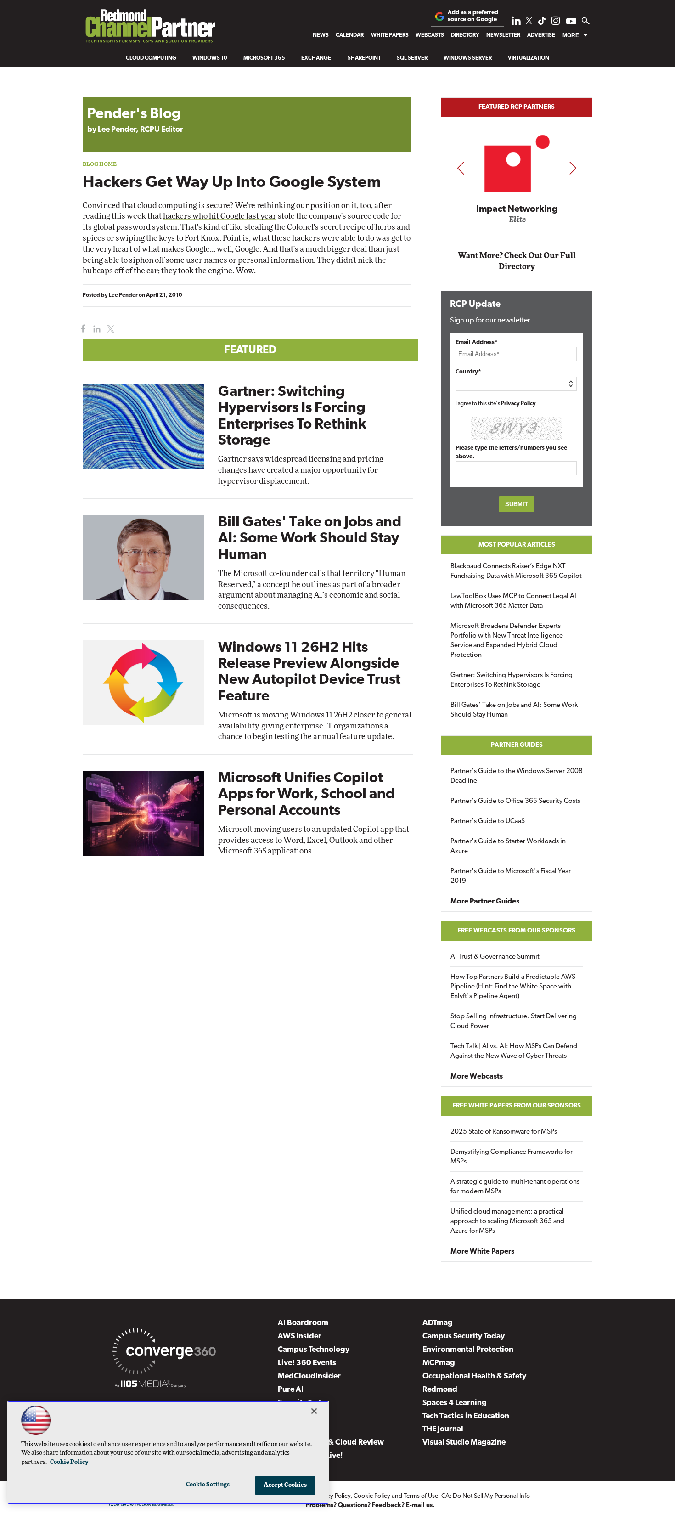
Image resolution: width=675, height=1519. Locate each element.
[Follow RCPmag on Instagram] (555, 23)
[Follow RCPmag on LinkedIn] (516, 23)
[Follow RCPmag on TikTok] (541, 23)
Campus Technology (313, 1350)
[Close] (314, 1411)
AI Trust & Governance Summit (495, 957)
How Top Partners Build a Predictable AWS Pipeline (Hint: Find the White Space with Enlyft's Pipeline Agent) (512, 987)
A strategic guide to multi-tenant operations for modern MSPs (514, 1187)
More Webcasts (476, 1076)
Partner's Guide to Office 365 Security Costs (515, 801)
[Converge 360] (164, 1353)
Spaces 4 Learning (454, 1403)
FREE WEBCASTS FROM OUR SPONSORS (516, 930)
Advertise (541, 35)
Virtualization (528, 58)
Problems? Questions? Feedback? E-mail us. (370, 1505)
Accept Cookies (285, 1485)
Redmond (439, 1390)
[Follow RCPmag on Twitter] (529, 22)
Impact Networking (517, 209)
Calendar (350, 35)
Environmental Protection (467, 1350)
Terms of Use (421, 1496)
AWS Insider (299, 1336)
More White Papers (482, 1251)
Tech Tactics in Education (465, 1416)
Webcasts (430, 35)
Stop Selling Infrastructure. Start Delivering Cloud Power (513, 1021)
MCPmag (438, 1363)
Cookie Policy (372, 1496)
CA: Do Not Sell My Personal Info (485, 1496)
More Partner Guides (484, 901)
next (573, 167)
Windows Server (468, 58)
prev (460, 167)
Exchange (316, 58)
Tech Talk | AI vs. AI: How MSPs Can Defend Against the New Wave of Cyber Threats (513, 1051)
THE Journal (442, 1429)
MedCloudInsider (309, 1376)
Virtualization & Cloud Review (331, 1442)
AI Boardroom (303, 1323)
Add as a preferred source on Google (473, 16)
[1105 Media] (150, 1385)
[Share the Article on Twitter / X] (109, 329)
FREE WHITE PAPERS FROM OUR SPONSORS (517, 1105)
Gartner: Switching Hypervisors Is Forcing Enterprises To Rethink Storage (511, 680)
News (321, 35)
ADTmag (437, 1323)
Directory (465, 35)
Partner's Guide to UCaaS (487, 821)
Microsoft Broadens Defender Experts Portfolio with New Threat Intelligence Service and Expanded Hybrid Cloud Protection (506, 641)
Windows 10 (209, 58)
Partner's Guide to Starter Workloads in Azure (508, 846)
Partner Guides (517, 745)
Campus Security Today (463, 1336)
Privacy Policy (518, 404)
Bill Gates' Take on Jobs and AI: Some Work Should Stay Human (309, 538)
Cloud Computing (151, 58)
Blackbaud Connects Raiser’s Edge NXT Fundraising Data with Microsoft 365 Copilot (516, 571)
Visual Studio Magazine (464, 1442)
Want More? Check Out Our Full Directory (517, 261)
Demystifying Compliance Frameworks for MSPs (511, 1157)
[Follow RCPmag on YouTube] (571, 22)
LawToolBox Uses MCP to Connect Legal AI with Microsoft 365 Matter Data (513, 601)
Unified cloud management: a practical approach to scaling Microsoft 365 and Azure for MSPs (507, 1221)
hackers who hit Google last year (219, 216)
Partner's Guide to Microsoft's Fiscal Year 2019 (510, 876)
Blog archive (104, 92)
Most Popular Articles (516, 545)
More (570, 35)
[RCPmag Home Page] (150, 28)
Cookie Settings (208, 1485)
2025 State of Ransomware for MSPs (503, 1132)
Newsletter (503, 35)
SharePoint (364, 58)
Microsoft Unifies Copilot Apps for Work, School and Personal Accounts (306, 794)
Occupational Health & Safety (474, 1376)
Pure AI (291, 1390)
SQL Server (412, 58)
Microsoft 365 (264, 58)
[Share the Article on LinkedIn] (95, 329)
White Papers (390, 35)
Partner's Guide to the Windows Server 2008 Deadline (516, 776)
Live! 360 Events (307, 1363)
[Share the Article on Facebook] (81, 329)
